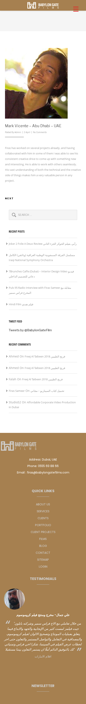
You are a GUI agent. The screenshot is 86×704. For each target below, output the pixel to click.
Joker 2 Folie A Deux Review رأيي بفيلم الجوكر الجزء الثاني (43, 244)
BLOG (43, 546)
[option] (43, 624)
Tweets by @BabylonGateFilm (30, 330)
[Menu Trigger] (76, 9)
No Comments (40, 132)
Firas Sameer (17, 391)
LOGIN (43, 566)
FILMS (43, 539)
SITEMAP (43, 560)
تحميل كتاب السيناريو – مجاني (47, 391)
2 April (27, 132)
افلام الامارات (43, 656)
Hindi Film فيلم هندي (21, 304)
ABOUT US (43, 504)
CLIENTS (43, 518)
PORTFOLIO (43, 525)
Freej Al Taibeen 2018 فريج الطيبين (45, 356)
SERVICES (43, 511)
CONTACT (43, 553)
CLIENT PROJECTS (43, 532)
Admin (17, 132)
